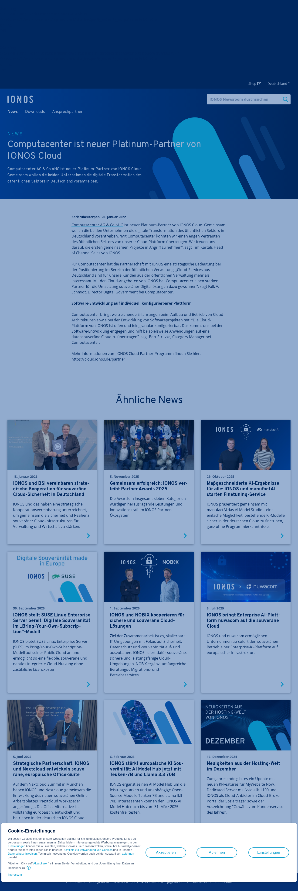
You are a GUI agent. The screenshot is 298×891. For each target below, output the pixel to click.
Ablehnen (217, 852)
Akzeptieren (40, 863)
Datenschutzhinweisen (22, 853)
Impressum (15, 874)
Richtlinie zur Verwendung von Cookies (87, 850)
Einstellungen (16, 846)
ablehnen (128, 853)
